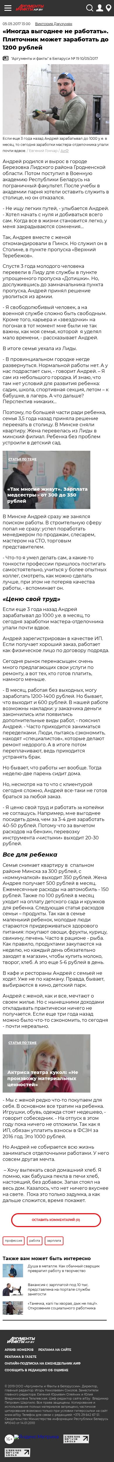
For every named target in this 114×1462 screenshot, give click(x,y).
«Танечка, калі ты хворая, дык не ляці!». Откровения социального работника (63, 1305)
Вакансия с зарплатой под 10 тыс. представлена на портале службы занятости (59, 1289)
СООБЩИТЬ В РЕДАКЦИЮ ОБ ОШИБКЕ (36, 1370)
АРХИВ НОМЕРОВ (19, 1350)
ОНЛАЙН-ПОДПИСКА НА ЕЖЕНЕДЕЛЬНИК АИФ (43, 1363)
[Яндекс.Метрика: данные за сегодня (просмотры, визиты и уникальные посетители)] (36, 1437)
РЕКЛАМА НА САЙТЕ (54, 1350)
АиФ (65, 151)
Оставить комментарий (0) (56, 1220)
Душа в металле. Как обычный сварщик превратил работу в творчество (64, 1268)
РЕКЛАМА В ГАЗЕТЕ (21, 1357)
